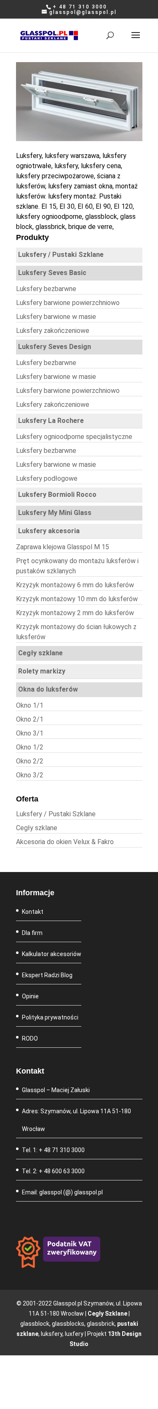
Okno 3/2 (29, 775)
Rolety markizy (41, 671)
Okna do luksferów (48, 689)
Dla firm (32, 932)
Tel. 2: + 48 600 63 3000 (53, 1171)
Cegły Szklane (107, 1313)
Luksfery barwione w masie (56, 317)
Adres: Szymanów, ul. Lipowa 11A (67, 1111)
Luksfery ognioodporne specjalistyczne (74, 437)
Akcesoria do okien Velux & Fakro (65, 842)
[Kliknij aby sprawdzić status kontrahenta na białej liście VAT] (58, 1265)
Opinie (30, 996)
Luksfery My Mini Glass (54, 513)
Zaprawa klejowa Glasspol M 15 (62, 547)
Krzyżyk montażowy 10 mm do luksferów (77, 599)
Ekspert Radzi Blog (47, 975)
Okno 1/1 (29, 705)
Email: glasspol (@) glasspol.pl (62, 1192)
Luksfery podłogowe (47, 478)
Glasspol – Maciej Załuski (56, 1090)
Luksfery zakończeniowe (52, 331)
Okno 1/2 (29, 747)
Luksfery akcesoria (49, 531)
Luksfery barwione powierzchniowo (68, 303)
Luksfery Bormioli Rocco (57, 495)
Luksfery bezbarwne (46, 289)
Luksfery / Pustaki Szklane (61, 255)
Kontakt (32, 911)
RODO (30, 1038)
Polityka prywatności (50, 1017)
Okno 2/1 (29, 719)
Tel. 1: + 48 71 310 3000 (53, 1150)
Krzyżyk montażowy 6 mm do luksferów (75, 585)
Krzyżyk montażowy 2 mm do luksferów (75, 613)
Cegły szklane (40, 653)
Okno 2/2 (29, 761)
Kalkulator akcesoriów (51, 954)
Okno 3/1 (29, 733)
